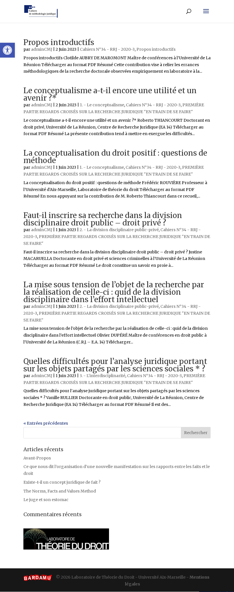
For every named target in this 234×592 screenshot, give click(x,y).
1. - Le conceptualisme (102, 104)
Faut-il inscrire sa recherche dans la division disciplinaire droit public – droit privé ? (102, 219)
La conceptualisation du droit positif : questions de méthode (115, 156)
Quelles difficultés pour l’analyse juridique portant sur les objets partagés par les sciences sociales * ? (115, 365)
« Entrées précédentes (45, 423)
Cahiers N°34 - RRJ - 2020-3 (107, 49)
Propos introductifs (58, 42)
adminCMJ (41, 49)
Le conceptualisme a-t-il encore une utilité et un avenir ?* (110, 94)
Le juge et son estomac (45, 499)
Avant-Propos (37, 458)
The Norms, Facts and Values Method (59, 491)
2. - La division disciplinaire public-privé (119, 229)
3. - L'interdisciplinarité (102, 375)
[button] (7, 50)
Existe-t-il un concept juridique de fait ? (61, 482)
